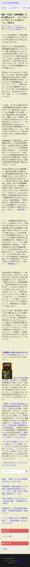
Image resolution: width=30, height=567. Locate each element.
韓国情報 (18, 29)
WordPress (18, 562)
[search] (27, 471)
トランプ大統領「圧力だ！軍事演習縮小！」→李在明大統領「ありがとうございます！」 (14, 520)
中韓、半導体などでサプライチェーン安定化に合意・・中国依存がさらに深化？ (14, 501)
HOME (4, 8)
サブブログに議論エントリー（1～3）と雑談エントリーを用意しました (15, 444)
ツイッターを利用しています (12, 451)
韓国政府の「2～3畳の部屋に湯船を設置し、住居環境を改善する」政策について (15, 510)
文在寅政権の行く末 (21, 27)
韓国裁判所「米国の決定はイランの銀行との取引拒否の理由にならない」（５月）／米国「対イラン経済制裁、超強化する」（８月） (14, 490)
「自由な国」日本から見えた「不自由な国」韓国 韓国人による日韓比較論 (15, 425)
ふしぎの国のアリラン (14, 8)
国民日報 (21, 209)
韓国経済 (11, 264)
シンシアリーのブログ (10, 3)
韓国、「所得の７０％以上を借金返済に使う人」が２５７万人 (14, 480)
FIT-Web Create (22, 560)
